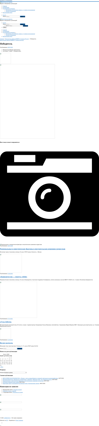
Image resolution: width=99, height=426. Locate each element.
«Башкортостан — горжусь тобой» (13, 277)
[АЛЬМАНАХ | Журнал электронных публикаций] (6, 2)
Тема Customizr (19, 420)
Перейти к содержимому (6, 0)
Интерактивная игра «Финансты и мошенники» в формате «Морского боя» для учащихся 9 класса (27, 379)
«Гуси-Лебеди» (6, 322)
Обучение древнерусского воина (11, 382)
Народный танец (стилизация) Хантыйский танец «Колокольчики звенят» (21, 383)
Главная (2, 39)
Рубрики (2, 372)
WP (7, 420)
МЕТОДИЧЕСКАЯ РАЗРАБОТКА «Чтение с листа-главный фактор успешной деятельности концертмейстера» (30, 378)
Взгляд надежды (6, 343)
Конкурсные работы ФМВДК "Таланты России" (17, 39)
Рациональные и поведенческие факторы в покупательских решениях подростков (32, 249)
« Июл (1, 367)
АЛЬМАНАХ (7, 418)
